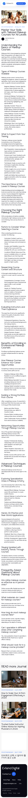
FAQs (19, 780)
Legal (18, 793)
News (13, 780)
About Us (5, 793)
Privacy (10, 793)
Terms (14, 793)
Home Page (6, 780)
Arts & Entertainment (7, 26)
